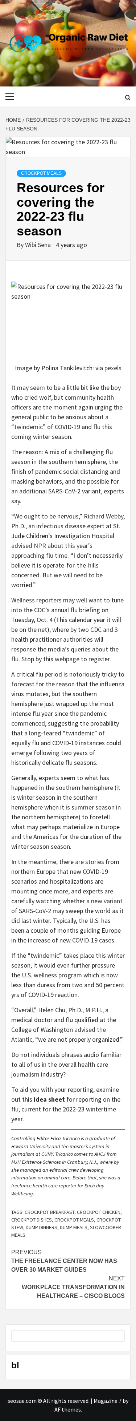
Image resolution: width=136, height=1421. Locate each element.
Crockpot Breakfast (49, 1212)
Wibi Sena (38, 245)
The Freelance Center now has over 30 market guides (64, 1261)
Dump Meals (73, 1227)
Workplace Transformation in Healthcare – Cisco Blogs (73, 1287)
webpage (68, 659)
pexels (112, 368)
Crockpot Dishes (31, 1219)
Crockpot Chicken (98, 1212)
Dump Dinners (41, 1227)
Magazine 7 (107, 1400)
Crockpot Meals (41, 173)
